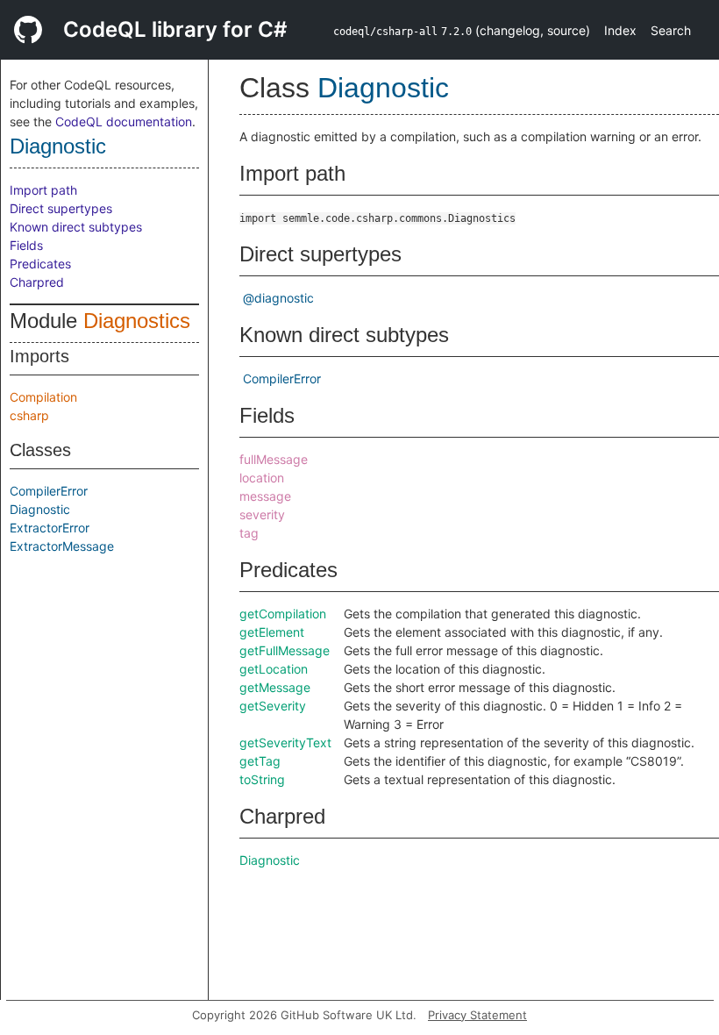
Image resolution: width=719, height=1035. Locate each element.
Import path (43, 189)
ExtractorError (49, 527)
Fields (26, 245)
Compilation (43, 396)
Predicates (40, 263)
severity (262, 514)
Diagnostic (58, 146)
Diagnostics (136, 320)
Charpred (37, 282)
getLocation (273, 668)
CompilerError (49, 490)
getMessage (274, 687)
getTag (260, 760)
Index (620, 30)
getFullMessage (284, 650)
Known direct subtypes (76, 226)
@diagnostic (278, 297)
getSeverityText (285, 742)
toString (262, 779)
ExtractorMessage (62, 546)
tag (249, 532)
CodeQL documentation (123, 121)
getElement (271, 632)
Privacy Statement (477, 1015)
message (265, 496)
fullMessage (273, 459)
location (261, 477)
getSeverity (272, 705)
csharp (29, 415)
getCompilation (282, 613)
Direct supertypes (61, 208)
